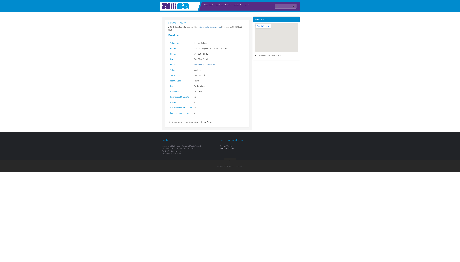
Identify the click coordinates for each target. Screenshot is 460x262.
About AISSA (208, 5)
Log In (247, 5)
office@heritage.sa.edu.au (204, 65)
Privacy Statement (227, 149)
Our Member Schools (223, 5)
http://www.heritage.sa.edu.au (210, 27)
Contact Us (237, 5)
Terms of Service (226, 146)
